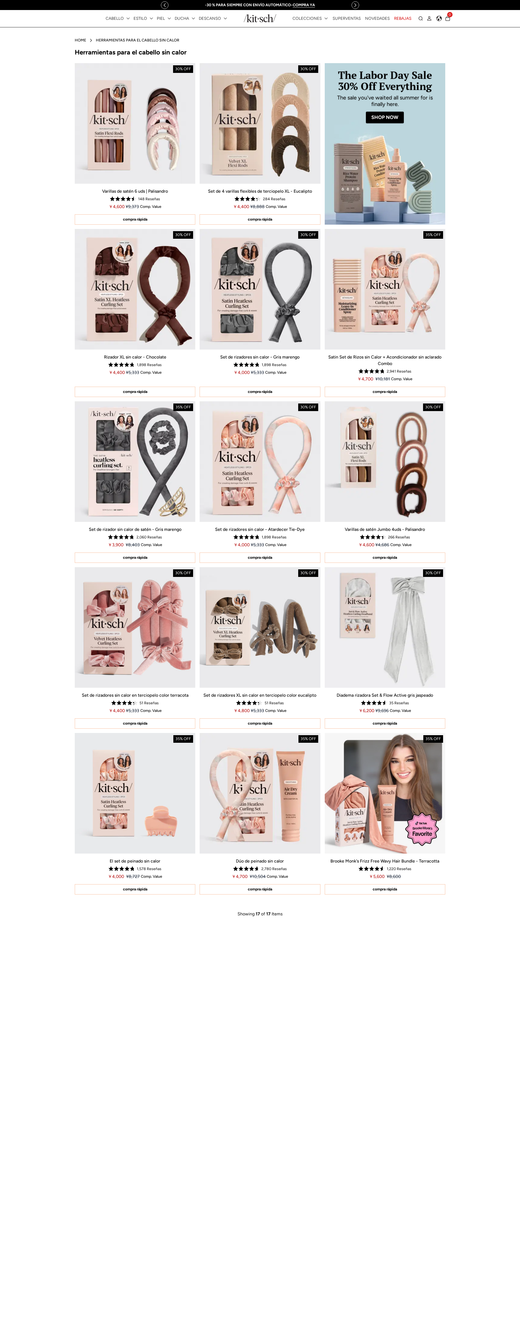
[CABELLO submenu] (128, 18)
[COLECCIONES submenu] (326, 18)
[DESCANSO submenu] (225, 18)
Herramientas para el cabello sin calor (137, 40)
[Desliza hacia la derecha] (355, 5)
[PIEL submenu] (169, 18)
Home (80, 40)
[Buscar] (420, 18)
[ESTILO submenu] (151, 18)
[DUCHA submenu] (193, 18)
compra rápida (135, 219)
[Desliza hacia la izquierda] (164, 5)
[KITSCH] (260, 18)
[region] (260, 5)
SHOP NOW (384, 117)
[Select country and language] (439, 18)
